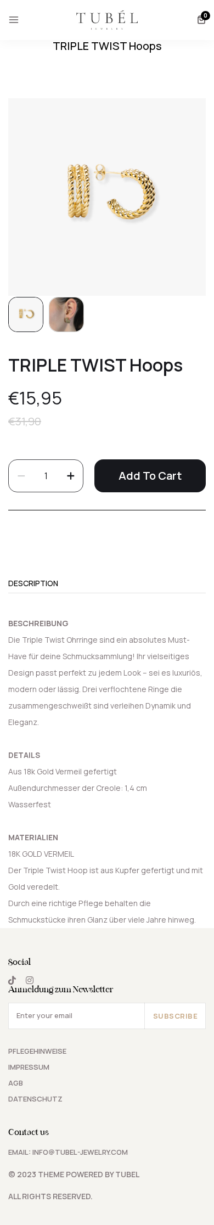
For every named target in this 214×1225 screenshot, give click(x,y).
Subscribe (175, 1016)
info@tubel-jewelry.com (80, 1152)
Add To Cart (150, 475)
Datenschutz (35, 1099)
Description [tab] (33, 584)
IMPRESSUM (28, 1067)
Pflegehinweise (37, 1051)
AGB (15, 1083)
